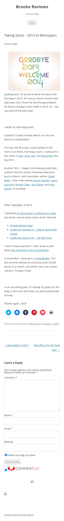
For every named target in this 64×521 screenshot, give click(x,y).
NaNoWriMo (42, 258)
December (48, 155)
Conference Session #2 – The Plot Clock (31, 237)
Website (8, 441)
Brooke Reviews (32, 6)
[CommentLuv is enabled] (23, 470)
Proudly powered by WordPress (19, 514)
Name (8, 415)
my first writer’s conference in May (36, 213)
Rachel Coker (22, 184)
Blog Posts (34, 323)
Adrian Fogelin (41, 180)
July (33, 155)
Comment (10, 377)
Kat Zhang (37, 184)
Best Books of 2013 (16, 345)
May (20, 155)
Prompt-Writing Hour (21, 225)
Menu (32, 22)
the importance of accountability (30, 250)
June (27, 155)
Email (8, 428)
